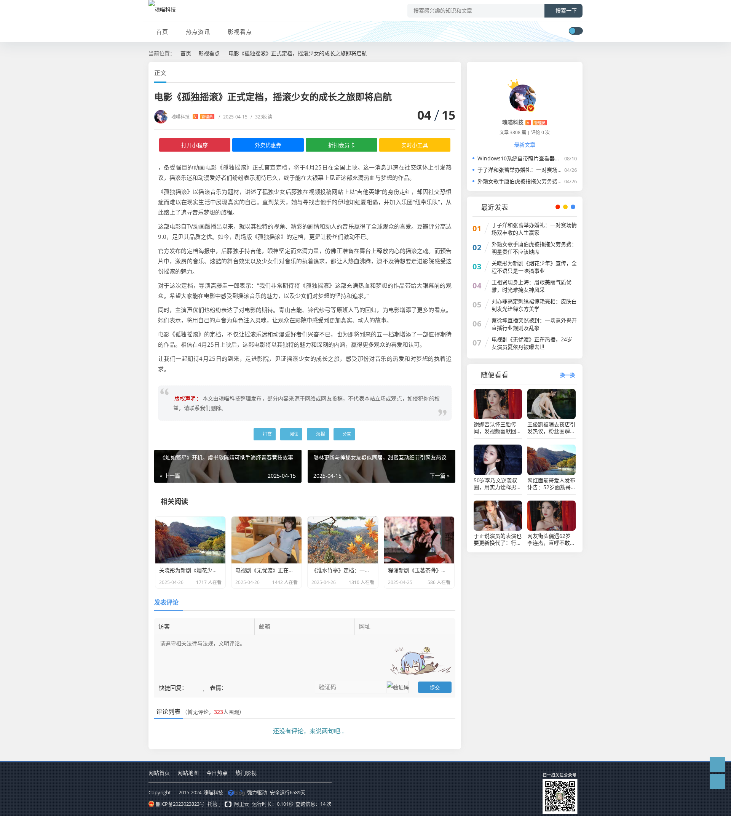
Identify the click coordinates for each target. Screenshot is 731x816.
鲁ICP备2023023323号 (179, 803)
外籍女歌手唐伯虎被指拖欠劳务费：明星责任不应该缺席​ (544, 181)
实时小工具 (414, 145)
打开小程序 (194, 145)
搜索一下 (566, 11)
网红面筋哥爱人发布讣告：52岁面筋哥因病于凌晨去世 (551, 484)
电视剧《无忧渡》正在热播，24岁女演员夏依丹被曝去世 (532, 343)
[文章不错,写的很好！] (192, 687)
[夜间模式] (576, 31)
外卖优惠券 (268, 145)
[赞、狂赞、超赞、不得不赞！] (204, 687)
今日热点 (217, 772)
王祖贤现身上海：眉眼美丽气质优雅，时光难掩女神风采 (531, 285)
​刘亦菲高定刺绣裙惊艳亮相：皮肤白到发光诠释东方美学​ (534, 305)
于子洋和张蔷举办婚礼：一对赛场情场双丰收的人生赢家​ (544, 169)
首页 (162, 31)
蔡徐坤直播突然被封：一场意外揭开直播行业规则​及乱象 (534, 324)
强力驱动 (257, 792)
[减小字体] (439, 72)
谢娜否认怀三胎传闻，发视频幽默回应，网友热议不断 (495, 428)
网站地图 (188, 772)
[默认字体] (445, 72)
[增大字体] (452, 72)
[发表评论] (717, 764)
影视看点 (240, 31)
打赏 (267, 434)
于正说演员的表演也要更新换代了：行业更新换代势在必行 (498, 539)
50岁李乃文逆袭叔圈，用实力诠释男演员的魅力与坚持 (498, 484)
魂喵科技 (192, 117)
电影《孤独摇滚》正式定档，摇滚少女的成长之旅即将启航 (297, 53)
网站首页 (159, 772)
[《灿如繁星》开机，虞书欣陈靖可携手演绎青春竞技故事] (136, 349)
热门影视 (246, 772)
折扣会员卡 (341, 145)
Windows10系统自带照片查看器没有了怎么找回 (534, 158)
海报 (320, 434)
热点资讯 (198, 31)
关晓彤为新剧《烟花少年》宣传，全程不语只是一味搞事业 (534, 266)
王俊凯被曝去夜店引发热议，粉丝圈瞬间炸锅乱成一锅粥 (551, 428)
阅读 (293, 434)
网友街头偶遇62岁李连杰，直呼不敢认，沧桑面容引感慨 (551, 539)
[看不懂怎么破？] (199, 687)
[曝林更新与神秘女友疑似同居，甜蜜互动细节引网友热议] (594, 349)
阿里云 (241, 803)
